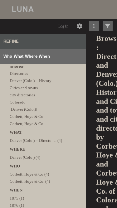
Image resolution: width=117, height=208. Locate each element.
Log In (63, 26)
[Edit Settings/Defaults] (79, 26)
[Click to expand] (108, 26)
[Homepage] (58, 9)
